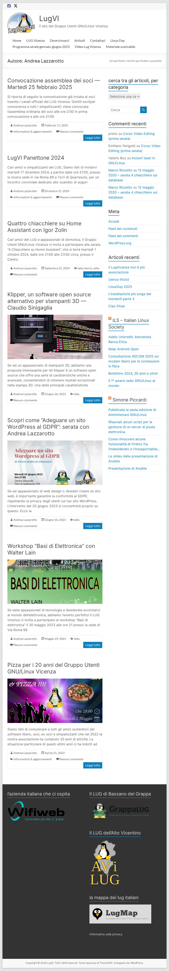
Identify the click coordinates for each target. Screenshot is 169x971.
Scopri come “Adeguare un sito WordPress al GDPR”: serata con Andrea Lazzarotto (48, 427)
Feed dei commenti (123, 236)
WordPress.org (119, 243)
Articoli (79, 40)
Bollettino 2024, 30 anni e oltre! (133, 373)
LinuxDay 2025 (120, 287)
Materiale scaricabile (120, 47)
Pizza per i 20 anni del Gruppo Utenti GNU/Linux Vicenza (53, 668)
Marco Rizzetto (120, 170)
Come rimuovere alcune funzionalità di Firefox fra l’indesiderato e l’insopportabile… (134, 444)
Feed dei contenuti (122, 229)
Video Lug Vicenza (88, 47)
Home (17, 40)
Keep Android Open (123, 349)
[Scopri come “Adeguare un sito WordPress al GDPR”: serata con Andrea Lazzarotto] (54, 442)
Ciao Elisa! (116, 306)
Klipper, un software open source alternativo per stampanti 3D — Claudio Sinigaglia (49, 301)
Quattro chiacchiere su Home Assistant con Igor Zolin (44, 226)
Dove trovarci (59, 40)
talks (96, 268)
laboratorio (84, 268)
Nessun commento (71, 131)
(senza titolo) (118, 279)
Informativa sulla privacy (105, 934)
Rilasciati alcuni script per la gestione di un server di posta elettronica (131, 427)
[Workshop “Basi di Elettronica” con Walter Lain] (54, 562)
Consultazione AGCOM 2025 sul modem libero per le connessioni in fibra (133, 361)
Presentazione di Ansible (127, 468)
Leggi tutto (92, 137)
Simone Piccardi (130, 399)
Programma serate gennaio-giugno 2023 (41, 47)
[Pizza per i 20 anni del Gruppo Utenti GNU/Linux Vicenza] (54, 681)
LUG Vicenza (35, 40)
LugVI (49, 18)
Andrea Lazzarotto (25, 125)
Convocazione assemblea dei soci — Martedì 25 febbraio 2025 (53, 83)
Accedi (113, 221)
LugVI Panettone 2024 (35, 157)
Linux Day (117, 40)
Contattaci (97, 40)
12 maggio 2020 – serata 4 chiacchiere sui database (132, 175)
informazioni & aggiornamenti (32, 131)
